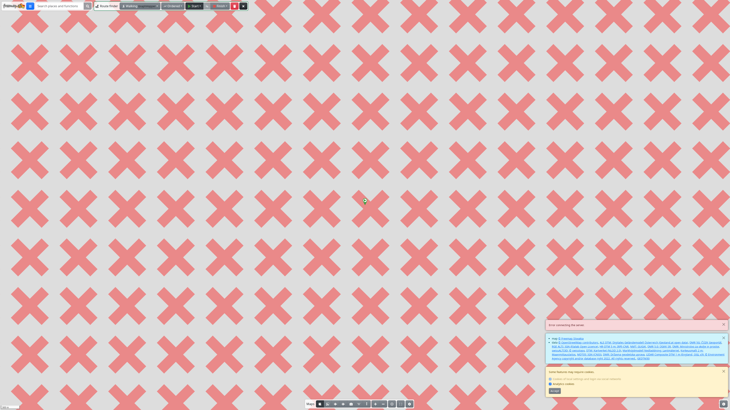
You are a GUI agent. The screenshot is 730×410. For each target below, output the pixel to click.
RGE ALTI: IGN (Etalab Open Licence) (575, 346)
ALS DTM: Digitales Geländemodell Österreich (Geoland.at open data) (644, 342)
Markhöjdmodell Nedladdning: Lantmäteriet (651, 350)
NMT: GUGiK (638, 346)
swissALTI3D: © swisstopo (568, 350)
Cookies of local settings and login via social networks (587, 379)
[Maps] (367, 404)
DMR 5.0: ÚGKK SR (659, 346)
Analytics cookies (563, 384)
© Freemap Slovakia (571, 338)
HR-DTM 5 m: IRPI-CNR (614, 346)
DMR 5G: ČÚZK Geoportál (705, 342)
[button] (365, 202)
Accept (555, 391)
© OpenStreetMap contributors (578, 342)
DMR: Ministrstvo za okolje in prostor (695, 346)
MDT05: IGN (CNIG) (589, 354)
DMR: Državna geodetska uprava (624, 354)
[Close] (724, 324)
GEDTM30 (643, 358)
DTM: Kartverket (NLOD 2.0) (603, 350)
